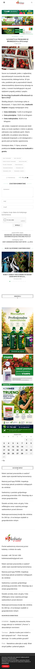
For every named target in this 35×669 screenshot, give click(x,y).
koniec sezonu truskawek (9, 161)
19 (13, 450)
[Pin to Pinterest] (25, 177)
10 (4, 447)
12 (13, 447)
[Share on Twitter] (24, 177)
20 (17, 450)
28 (22, 453)
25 (8, 453)
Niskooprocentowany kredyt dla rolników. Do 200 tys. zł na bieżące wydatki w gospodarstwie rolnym (17, 517)
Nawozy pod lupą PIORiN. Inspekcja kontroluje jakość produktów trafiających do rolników (17, 484)
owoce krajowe (23, 161)
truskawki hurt (20, 168)
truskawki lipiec (7, 171)
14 (22, 447)
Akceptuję (5, 666)
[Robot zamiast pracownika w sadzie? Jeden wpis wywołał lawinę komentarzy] (17, 262)
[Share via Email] (27, 177)
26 (13, 453)
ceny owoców (17, 158)
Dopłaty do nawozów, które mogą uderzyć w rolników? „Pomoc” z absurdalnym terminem (16, 624)
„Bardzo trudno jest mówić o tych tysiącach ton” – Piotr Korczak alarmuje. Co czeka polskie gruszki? (16, 635)
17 (4, 450)
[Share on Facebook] (22, 177)
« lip (3, 460)
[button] (3, 266)
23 (31, 450)
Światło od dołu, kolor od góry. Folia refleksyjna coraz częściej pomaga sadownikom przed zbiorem (15, 506)
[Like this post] (20, 177)
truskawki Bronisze (8, 168)
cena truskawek (7, 158)
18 (8, 450)
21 (22, 450)
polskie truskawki (7, 164)
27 (17, 453)
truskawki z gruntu (19, 171)
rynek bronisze (19, 164)
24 (4, 453)
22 (26, 450)
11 (8, 447)
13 (17, 447)
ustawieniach (5, 663)
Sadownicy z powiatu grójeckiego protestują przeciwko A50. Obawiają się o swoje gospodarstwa (17, 495)
